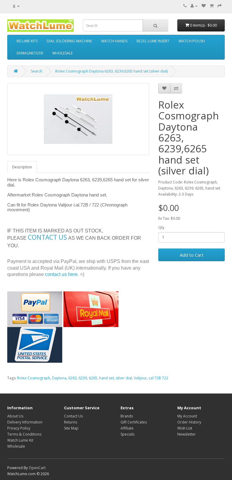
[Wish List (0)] (203, 5)
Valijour (140, 378)
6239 (83, 378)
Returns (70, 422)
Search (36, 71)
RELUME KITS (27, 41)
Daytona (59, 378)
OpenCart (37, 467)
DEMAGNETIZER (30, 53)
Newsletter (186, 434)
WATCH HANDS (114, 41)
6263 (72, 378)
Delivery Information (24, 422)
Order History (189, 422)
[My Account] (194, 5)
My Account (187, 416)
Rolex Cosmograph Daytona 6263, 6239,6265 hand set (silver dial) (111, 71)
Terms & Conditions (24, 434)
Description (22, 167)
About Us (15, 416)
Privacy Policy (18, 428)
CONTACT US (47, 237)
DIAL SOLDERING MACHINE (69, 41)
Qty (161, 227)
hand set (106, 378)
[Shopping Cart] (212, 5)
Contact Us (73, 416)
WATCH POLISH (192, 41)
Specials (127, 434)
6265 (93, 378)
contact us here (61, 274)
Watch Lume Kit (20, 440)
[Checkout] (220, 5)
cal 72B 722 (158, 378)
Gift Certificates (134, 422)
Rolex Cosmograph (33, 378)
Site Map (71, 428)
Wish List (184, 428)
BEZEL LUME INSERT (153, 41)
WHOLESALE (62, 53)
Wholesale (16, 446)
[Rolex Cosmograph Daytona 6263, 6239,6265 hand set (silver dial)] (78, 119)
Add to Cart (192, 255)
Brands (127, 416)
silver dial (124, 378)
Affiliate (127, 428)
